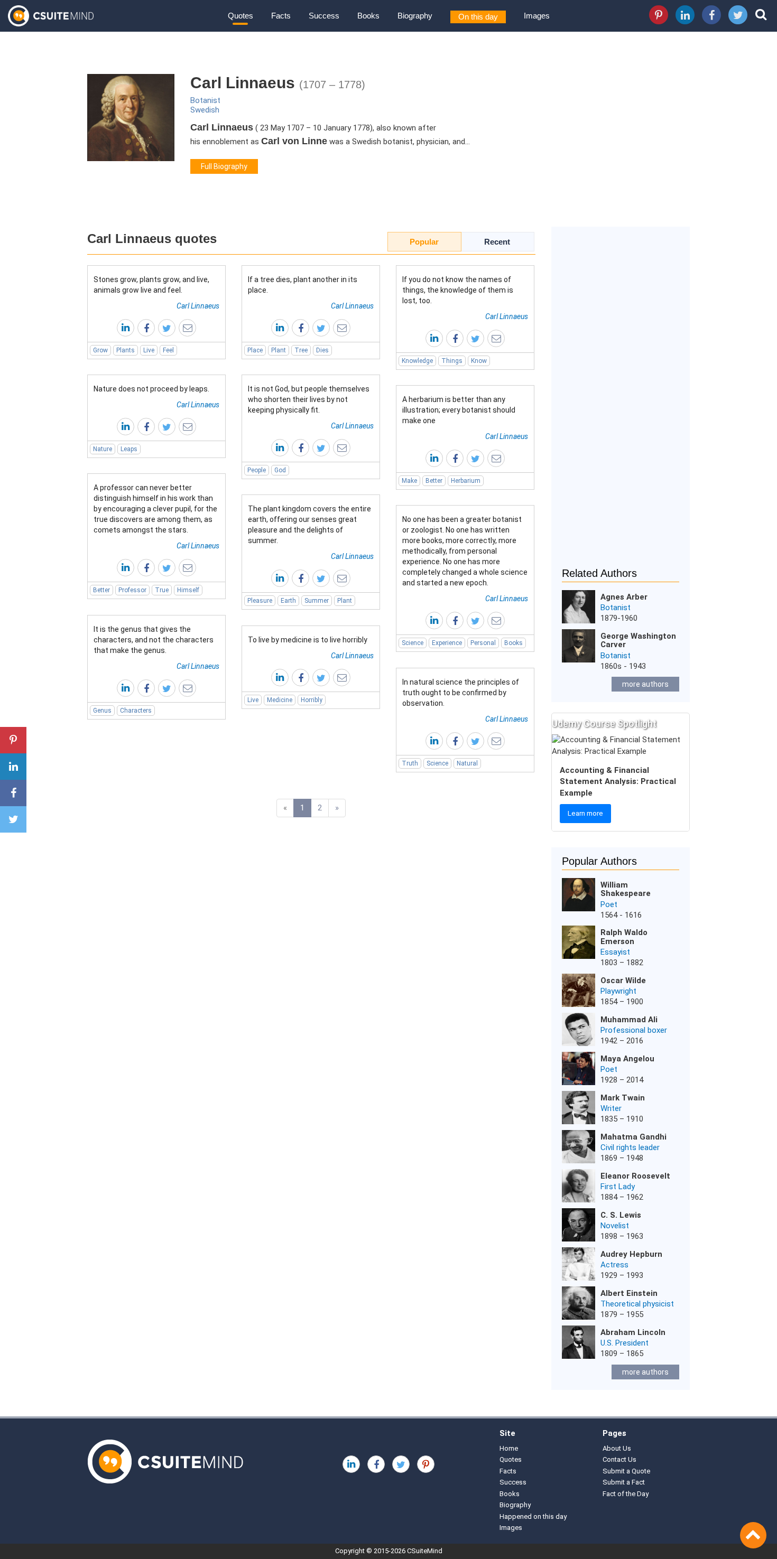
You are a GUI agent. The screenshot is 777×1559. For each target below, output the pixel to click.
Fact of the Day (626, 1494)
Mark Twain (622, 1098)
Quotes (240, 15)
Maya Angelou (627, 1058)
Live (148, 350)
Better (434, 480)
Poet (608, 904)
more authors (645, 684)
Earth (288, 600)
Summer (316, 600)
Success (324, 15)
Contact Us (619, 1459)
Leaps (129, 449)
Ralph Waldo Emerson (624, 937)
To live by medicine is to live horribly (307, 640)
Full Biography (224, 166)
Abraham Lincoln (632, 1332)
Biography (414, 15)
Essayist (615, 952)
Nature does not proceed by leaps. (151, 389)
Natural (467, 763)
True (162, 590)
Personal (483, 643)
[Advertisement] (621, 403)
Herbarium (465, 480)
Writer (611, 1108)
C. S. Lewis (620, 1215)
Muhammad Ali (629, 1019)
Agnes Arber (624, 597)
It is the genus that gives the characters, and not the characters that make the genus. (154, 640)
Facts (281, 15)
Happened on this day (533, 1516)
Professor (132, 590)
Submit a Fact (624, 1482)
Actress (614, 1264)
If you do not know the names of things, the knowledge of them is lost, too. (457, 290)
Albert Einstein (629, 1293)
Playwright (618, 991)
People (256, 470)
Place (255, 350)
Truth (410, 763)
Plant (278, 350)
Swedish (204, 110)
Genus (102, 710)
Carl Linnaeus (198, 306)
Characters (136, 710)
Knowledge (417, 361)
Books (368, 15)
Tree (301, 350)
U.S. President (624, 1343)
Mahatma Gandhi (633, 1137)
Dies (322, 350)
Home (509, 1448)
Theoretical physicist (637, 1304)
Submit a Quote (626, 1471)
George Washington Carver (638, 640)
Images (537, 15)
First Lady (617, 1186)
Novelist (614, 1225)
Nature (102, 449)
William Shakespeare (625, 889)
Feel (168, 350)
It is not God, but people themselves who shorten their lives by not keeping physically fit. (308, 399)
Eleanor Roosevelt (635, 1176)
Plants (125, 350)
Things (451, 361)
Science (412, 643)
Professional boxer (633, 1030)
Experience (447, 643)
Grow (100, 350)
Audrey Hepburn (631, 1254)
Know (479, 361)
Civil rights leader (630, 1147)
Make (409, 480)
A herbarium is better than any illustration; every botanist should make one (458, 410)
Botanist (205, 100)
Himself (188, 590)
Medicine (279, 700)
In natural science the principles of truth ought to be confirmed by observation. (460, 692)
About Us (617, 1448)
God (280, 470)
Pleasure (259, 600)
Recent (497, 241)
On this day (478, 16)
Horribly (311, 700)
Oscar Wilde (623, 980)
